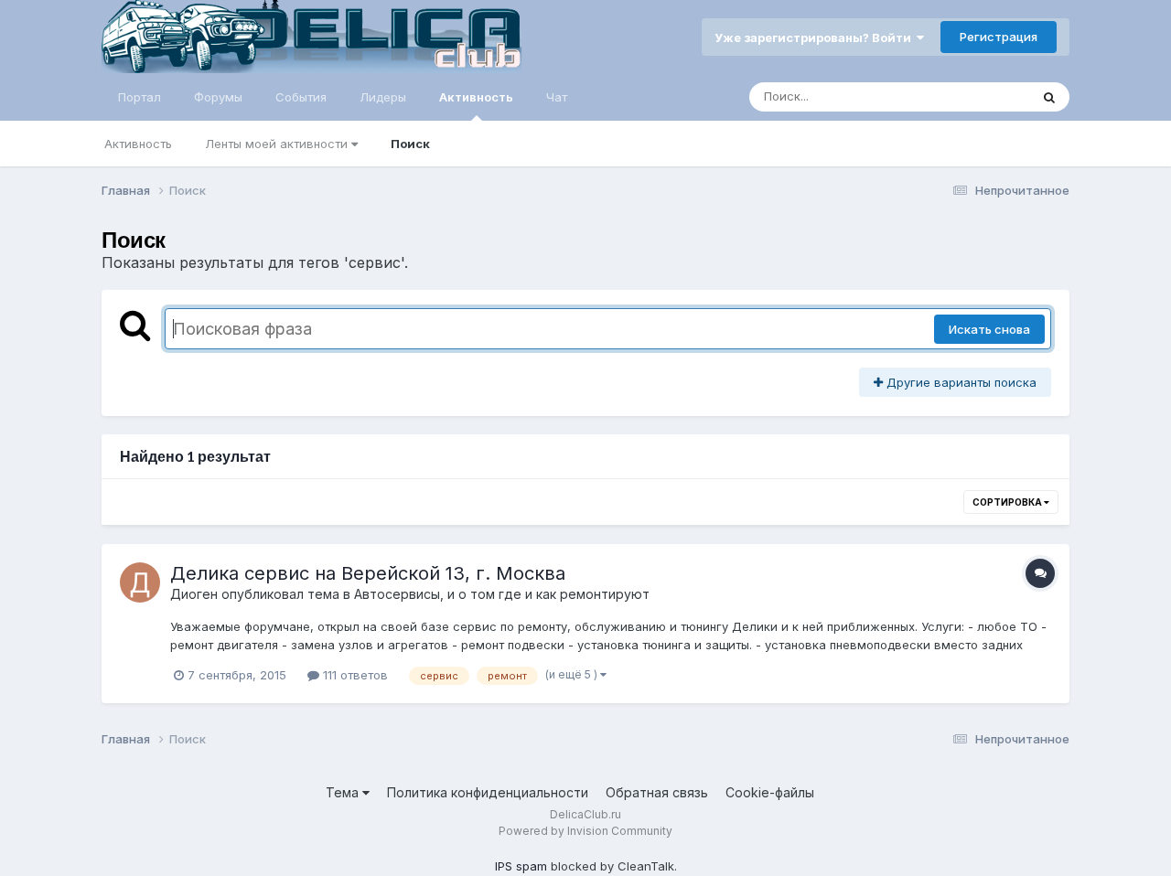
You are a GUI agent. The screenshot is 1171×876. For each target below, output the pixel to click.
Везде (987, 96)
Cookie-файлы (769, 792)
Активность (476, 97)
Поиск (410, 143)
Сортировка (1008, 502)
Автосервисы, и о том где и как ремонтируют (502, 594)
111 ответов (353, 675)
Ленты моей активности (278, 143)
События (301, 97)
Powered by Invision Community (585, 831)
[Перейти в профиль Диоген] (140, 582)
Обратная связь (657, 792)
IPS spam (521, 866)
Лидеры (383, 97)
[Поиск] (1049, 97)
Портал (139, 97)
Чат (556, 97)
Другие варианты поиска (960, 382)
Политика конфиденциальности (487, 792)
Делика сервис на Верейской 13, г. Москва (367, 573)
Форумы (218, 97)
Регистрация (998, 36)
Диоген (194, 594)
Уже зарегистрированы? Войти (815, 37)
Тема (344, 792)
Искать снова (989, 329)
